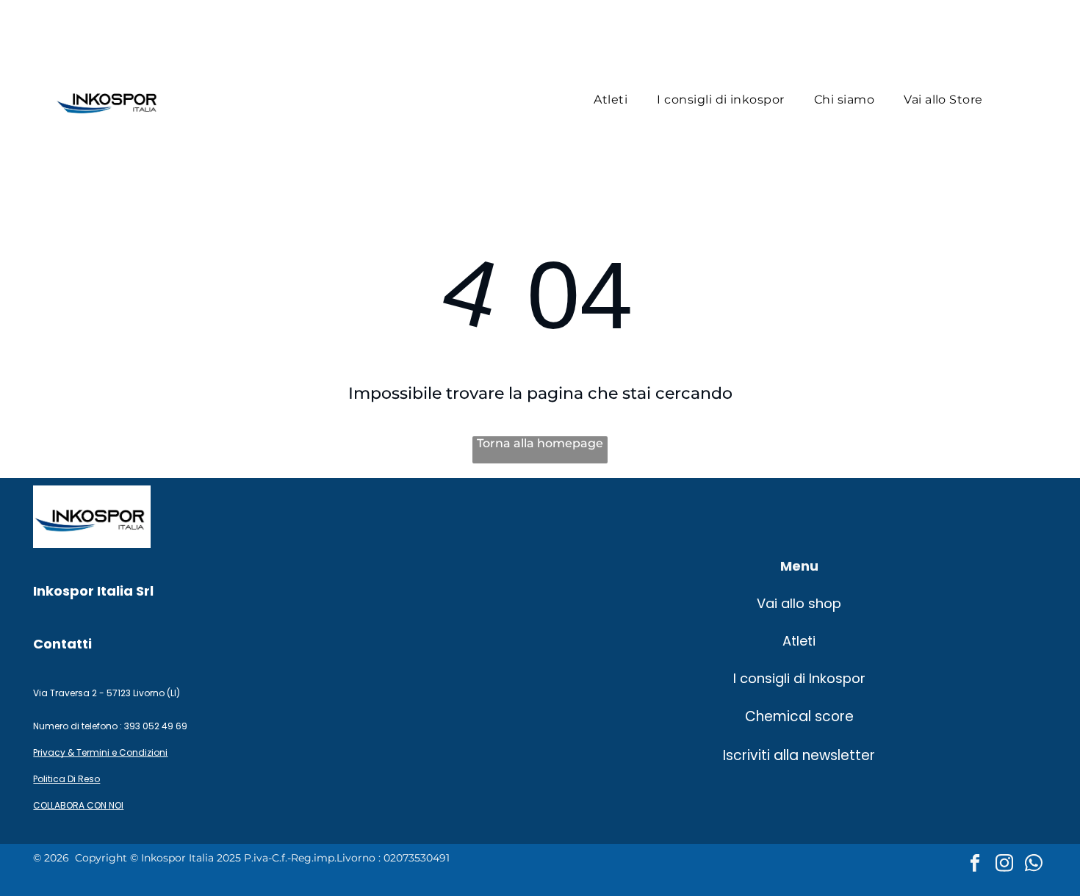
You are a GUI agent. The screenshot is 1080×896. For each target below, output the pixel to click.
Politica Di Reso (66, 779)
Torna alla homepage (540, 443)
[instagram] (1005, 864)
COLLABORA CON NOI (78, 805)
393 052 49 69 (157, 726)
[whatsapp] (1034, 864)
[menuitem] (610, 99)
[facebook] (975, 864)
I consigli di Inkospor (799, 678)
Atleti (799, 641)
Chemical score (799, 716)
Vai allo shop (799, 603)
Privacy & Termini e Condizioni (100, 752)
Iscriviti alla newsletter (799, 755)
